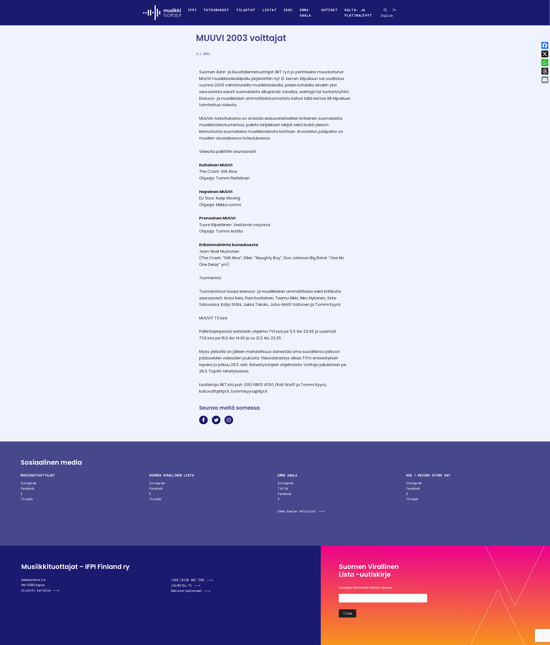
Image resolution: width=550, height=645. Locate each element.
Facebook (28, 488)
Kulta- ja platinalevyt (358, 13)
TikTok (283, 488)
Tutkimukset (216, 10)
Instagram (28, 483)
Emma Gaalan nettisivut (297, 511)
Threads (27, 499)
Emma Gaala (305, 13)
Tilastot (245, 10)
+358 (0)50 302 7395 (187, 580)
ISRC (288, 10)
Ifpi (192, 10)
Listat (270, 10)
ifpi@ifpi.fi (181, 585)
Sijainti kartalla (36, 590)
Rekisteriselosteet (186, 591)
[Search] (385, 9)
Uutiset (329, 10)
